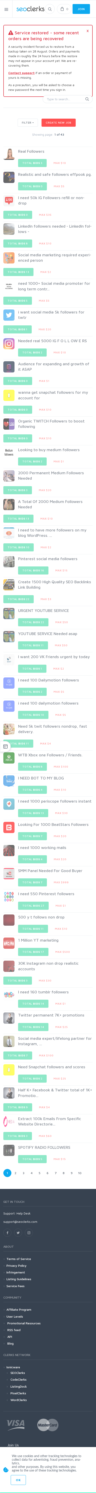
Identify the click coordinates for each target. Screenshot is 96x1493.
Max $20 (45, 329)
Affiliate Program (18, 1309)
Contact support (21, 73)
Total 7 (32, 836)
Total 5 (18, 300)
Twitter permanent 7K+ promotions (51, 1015)
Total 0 (32, 186)
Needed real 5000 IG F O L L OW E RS (52, 340)
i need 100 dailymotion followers (48, 703)
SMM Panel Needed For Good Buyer (50, 870)
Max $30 (61, 813)
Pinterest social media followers (47, 558)
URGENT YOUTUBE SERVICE (43, 610)
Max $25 (61, 1027)
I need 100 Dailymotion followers (48, 680)
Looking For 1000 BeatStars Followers (53, 824)
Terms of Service (18, 1259)
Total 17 (33, 951)
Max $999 (61, 882)
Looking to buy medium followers (49, 449)
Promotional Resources (23, 1323)
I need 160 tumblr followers (43, 992)
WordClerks (18, 1400)
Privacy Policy (16, 1265)
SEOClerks (17, 1373)
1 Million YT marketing (38, 940)
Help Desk (24, 1213)
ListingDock (18, 1386)
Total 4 (32, 789)
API (9, 1336)
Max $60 (45, 1136)
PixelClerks (18, 1393)
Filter (26, 122)
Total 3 (32, 163)
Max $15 (61, 570)
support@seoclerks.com (20, 1221)
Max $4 (45, 743)
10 (79, 1173)
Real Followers (31, 151)
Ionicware (13, 1367)
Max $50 (61, 622)
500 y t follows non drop (41, 917)
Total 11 (33, 645)
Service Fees (15, 1286)
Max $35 (45, 214)
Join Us (13, 1445)
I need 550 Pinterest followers (46, 893)
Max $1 (44, 381)
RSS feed (13, 1330)
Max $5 (59, 186)
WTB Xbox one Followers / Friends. (50, 755)
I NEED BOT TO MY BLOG (41, 778)
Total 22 (18, 599)
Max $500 (62, 951)
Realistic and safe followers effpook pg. (55, 174)
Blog (10, 1343)
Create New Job (58, 122)
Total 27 (33, 905)
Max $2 (45, 272)
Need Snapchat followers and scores (51, 1066)
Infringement (15, 1272)
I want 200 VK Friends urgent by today (54, 656)
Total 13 (18, 272)
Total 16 (33, 570)
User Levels (14, 1316)
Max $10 (60, 163)
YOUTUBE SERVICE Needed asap (47, 633)
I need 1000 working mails (42, 847)
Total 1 (17, 329)
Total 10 (18, 547)
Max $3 (46, 599)
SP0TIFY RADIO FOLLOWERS (44, 1147)
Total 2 (32, 352)
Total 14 (33, 1003)
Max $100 (61, 766)
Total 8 (18, 243)
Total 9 (18, 1107)
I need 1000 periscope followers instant (55, 801)
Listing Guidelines (18, 1279)
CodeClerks (18, 1379)
